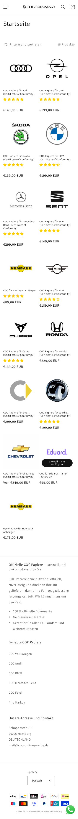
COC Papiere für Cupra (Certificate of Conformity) (18, 353)
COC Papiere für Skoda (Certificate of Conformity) (18, 157)
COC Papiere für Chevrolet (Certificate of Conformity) (18, 475)
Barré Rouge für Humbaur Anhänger (18, 530)
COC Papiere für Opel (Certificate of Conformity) (55, 92)
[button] (5, 7)
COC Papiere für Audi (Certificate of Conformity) (18, 92)
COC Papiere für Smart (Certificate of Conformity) (18, 414)
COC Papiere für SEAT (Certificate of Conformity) (55, 223)
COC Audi (15, 663)
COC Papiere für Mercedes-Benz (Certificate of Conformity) (19, 225)
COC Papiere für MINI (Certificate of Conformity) (55, 292)
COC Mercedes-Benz (22, 683)
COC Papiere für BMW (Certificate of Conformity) (55, 157)
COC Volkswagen (20, 654)
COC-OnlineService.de (33, 811)
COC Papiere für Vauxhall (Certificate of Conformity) (55, 414)
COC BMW (15, 673)
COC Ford (15, 692)
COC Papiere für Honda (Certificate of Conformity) (55, 353)
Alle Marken (17, 702)
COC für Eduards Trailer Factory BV (53, 475)
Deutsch (37, 780)
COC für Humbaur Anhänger (19, 290)
